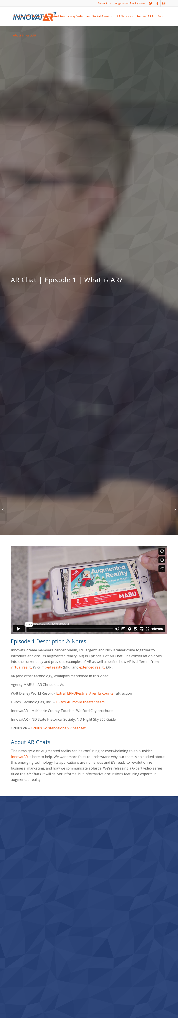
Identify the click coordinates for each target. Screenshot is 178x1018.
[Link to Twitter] (151, 3)
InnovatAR (19, 756)
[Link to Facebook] (157, 3)
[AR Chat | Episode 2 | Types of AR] (174, 509)
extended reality (92, 667)
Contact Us (104, 3)
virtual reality (21, 667)
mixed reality (51, 667)
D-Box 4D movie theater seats (80, 702)
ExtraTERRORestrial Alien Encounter (85, 693)
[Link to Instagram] (164, 3)
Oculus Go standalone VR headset (58, 728)
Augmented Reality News (130, 3)
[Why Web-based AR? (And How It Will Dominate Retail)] (3, 509)
